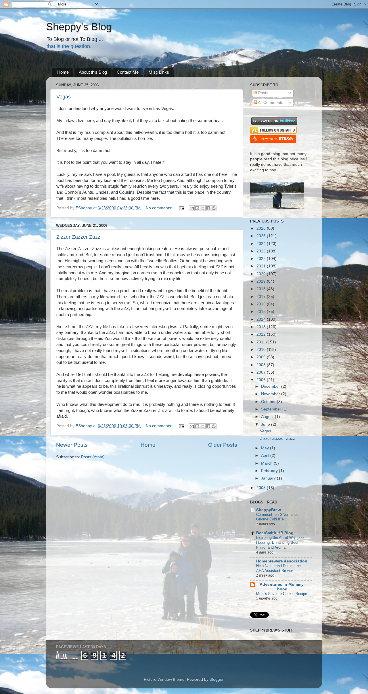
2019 (261, 281)
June (266, 424)
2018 (261, 289)
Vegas (63, 97)
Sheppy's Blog (79, 27)
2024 (261, 244)
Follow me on (268, 138)
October (269, 402)
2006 (261, 380)
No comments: (159, 208)
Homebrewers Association (281, 561)
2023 (261, 251)
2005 (261, 488)
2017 (261, 296)
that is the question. (69, 46)
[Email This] (192, 208)
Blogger (216, 679)
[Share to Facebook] (208, 208)
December (271, 386)
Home (63, 72)
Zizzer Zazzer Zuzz (78, 237)
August (268, 417)
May (265, 448)
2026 (261, 228)
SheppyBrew (268, 510)
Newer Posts (72, 445)
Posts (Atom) (93, 457)
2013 (261, 327)
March (267, 463)
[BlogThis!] (197, 208)
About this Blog (93, 72)
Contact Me (128, 72)
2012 (261, 334)
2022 (261, 258)
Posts (262, 93)
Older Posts (222, 445)
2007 (261, 372)
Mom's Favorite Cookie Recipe (281, 594)
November (271, 394)
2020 (261, 274)
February (270, 471)
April (265, 455)
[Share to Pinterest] (213, 208)
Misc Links (159, 72)
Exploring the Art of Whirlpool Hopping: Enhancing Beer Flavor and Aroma (280, 542)
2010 (261, 349)
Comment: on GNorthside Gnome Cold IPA (277, 517)
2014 (261, 319)
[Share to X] (203, 208)
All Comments (270, 102)
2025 (261, 236)
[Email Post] (181, 208)
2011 (261, 342)
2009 (261, 357)
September (271, 409)
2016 (261, 304)
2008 (261, 365)
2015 (261, 311)
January (269, 478)
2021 (261, 266)
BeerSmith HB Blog (275, 533)
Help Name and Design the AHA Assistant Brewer (278, 568)
